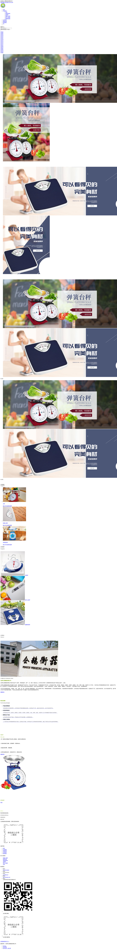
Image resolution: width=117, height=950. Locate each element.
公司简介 (5, 19)
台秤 (6, 12)
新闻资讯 (5, 21)
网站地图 (2, 2)
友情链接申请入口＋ (4, 941)
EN (3, 23)
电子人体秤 (7, 17)
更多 (1, 802)
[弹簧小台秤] (60, 108)
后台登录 (7, 2)
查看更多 (2, 692)
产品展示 (5, 10)
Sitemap (4, 945)
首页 (4, 9)
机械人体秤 (7, 16)
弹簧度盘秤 (7, 13)
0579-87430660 (6, 870)
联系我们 (5, 22)
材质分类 (5, 859)
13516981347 (5, 874)
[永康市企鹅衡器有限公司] (2, 7)
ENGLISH (11, 2)
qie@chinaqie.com (6, 877)
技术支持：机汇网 (7, 948)
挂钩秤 (6, 14)
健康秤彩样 (7, 18)
